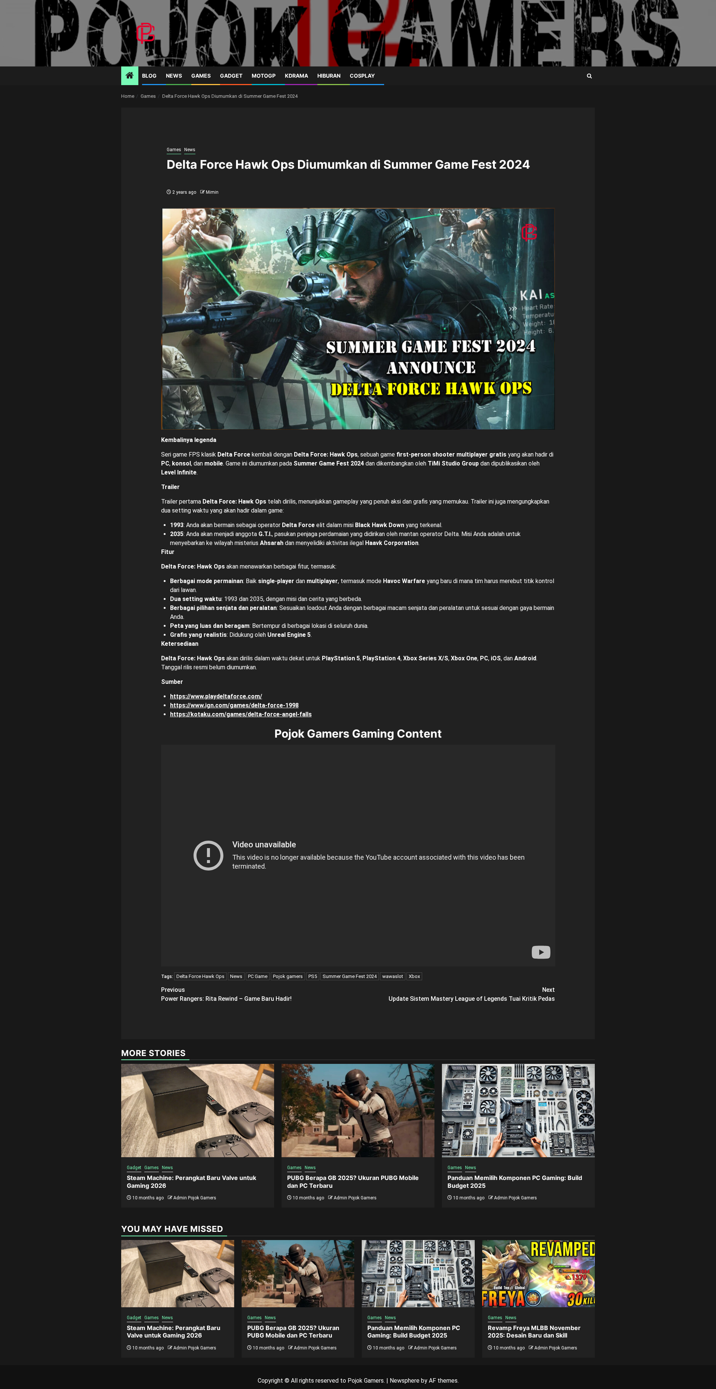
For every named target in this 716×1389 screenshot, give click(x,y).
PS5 (312, 976)
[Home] (130, 76)
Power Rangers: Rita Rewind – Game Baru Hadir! (226, 994)
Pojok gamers (288, 976)
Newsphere (405, 1380)
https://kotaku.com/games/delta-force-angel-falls (241, 714)
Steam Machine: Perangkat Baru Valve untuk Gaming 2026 (173, 1331)
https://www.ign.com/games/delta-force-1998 (234, 705)
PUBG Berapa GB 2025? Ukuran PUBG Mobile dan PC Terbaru (293, 1331)
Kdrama (296, 75)
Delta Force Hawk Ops (200, 976)
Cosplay (362, 75)
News (174, 75)
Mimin (212, 192)
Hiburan (328, 75)
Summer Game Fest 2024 (350, 976)
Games (201, 75)
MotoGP (264, 75)
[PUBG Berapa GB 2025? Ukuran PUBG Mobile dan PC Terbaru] (358, 1110)
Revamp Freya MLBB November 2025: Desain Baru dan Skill (534, 1331)
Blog (149, 75)
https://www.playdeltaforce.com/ (216, 696)
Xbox (414, 976)
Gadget (231, 75)
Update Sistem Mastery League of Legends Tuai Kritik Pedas (472, 994)
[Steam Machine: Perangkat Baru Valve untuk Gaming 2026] (197, 1110)
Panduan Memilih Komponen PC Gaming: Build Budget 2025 (413, 1331)
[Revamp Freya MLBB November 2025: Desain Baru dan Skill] (538, 1273)
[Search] (589, 76)
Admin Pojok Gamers (194, 1197)
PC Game (257, 976)
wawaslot (392, 976)
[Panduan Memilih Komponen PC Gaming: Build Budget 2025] (518, 1110)
